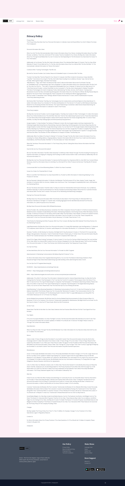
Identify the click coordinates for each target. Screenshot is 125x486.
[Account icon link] (121, 21)
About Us (87, 461)
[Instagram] (105, 482)
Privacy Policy (66, 447)
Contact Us (87, 463)
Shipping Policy (66, 451)
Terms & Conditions (67, 453)
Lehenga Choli (20, 21)
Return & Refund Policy (68, 449)
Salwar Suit (30, 21)
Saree (86, 449)
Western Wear (40, 21)
